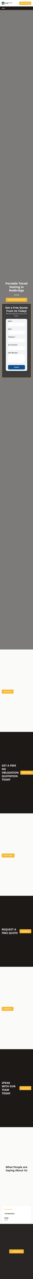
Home (3, 8)
